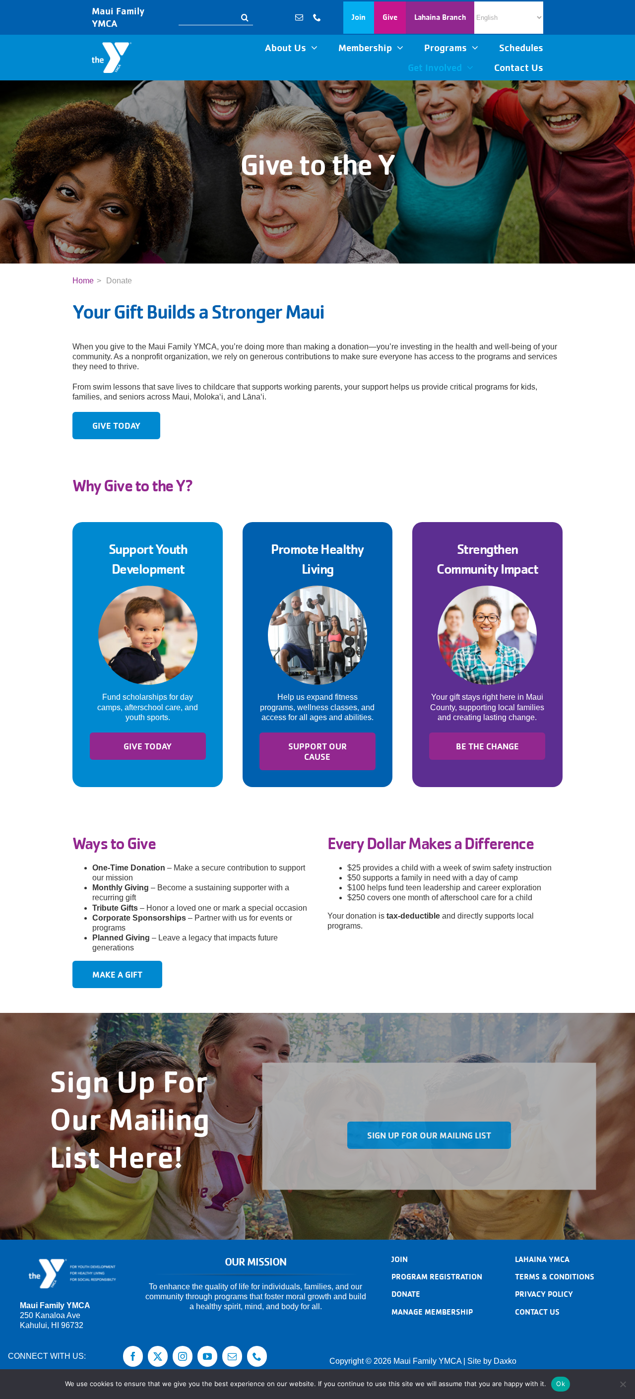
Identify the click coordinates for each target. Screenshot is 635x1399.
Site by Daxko (491, 1361)
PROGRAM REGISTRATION (436, 1276)
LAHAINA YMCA (542, 1259)
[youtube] (207, 1356)
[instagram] (182, 1356)
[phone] (317, 17)
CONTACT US (537, 1312)
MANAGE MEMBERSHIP (432, 1312)
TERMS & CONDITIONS (554, 1276)
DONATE (405, 1294)
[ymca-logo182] (111, 46)
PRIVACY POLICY (544, 1294)
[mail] (299, 17)
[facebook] (133, 1356)
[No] (623, 1384)
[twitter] (158, 1356)
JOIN (399, 1259)
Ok (560, 1384)
